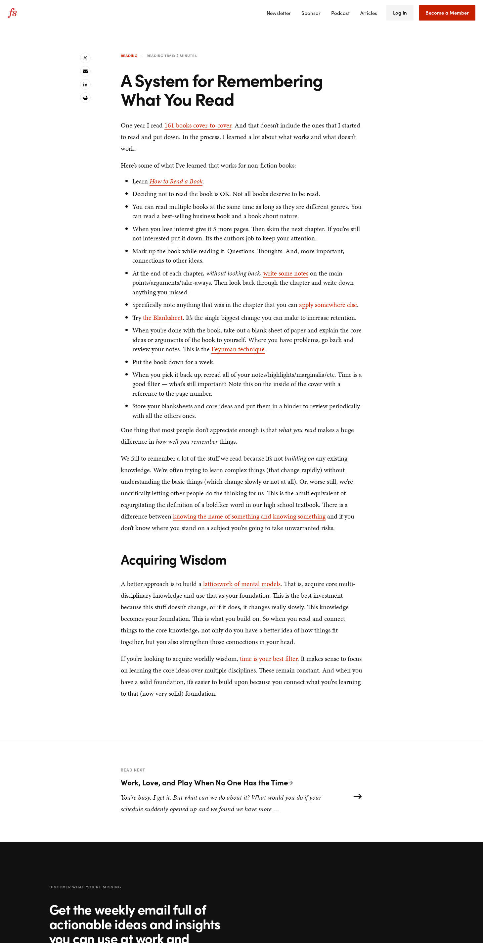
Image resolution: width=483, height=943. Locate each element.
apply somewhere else (328, 304)
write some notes (285, 273)
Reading (129, 55)
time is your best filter (268, 658)
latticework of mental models (242, 583)
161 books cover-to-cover (197, 125)
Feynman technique (238, 349)
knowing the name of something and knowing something (249, 516)
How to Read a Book (176, 181)
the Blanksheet (163, 317)
